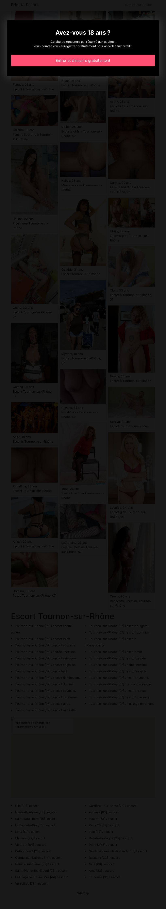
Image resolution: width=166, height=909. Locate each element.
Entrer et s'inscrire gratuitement (83, 60)
